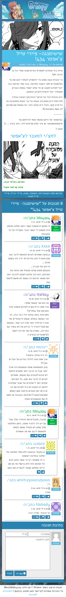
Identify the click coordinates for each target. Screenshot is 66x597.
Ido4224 (43, 64)
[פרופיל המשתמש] (6, 66)
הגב (33, 238)
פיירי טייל (16, 193)
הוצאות (33, 193)
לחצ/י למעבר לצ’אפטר (33, 135)
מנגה (25, 193)
